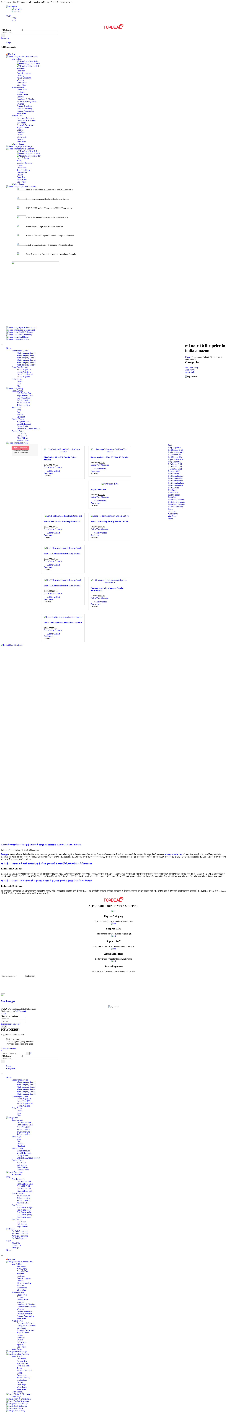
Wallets (20, 1340)
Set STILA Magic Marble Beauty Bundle (62, 554)
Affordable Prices (113, 953)
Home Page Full (23, 1106)
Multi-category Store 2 (26, 1084)
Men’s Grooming (24, 1283)
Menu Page (16, 1396)
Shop (19, 1139)
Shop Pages (16, 1136)
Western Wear (22, 1299)
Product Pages (17, 1160)
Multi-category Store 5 (26, 1092)
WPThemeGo (21, 1011)
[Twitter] (7, 983)
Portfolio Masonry (19, 1238)
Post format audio (24, 1212)
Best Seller (21, 1266)
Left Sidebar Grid (24, 1122)
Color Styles (17, 1108)
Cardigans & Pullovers (26, 1325)
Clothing (20, 1281)
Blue (19, 1115)
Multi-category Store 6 (26, 1094)
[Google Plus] (7, 990)
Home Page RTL (24, 1101)
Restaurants (21, 1375)
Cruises (20, 1382)
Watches (20, 1285)
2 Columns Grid (23, 1129)
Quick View (49, 467)
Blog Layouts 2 (18, 1193)
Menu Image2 (17, 1392)
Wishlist (20, 1144)
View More (21, 1290)
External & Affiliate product (28, 1158)
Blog (8, 1177)
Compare (58, 467)
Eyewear (20, 1302)
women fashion (18, 1292)
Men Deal (21, 1273)
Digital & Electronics (20, 448)
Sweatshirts (21, 1328)
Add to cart (95, 503)
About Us (16, 1243)
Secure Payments (113, 966)
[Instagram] (7, 988)
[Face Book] (7, 981)
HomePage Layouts (20, 1080)
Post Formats (17, 1205)
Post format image (24, 1207)
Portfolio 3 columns (20, 1233)
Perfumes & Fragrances (26, 1307)
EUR (14, 20)
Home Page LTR (24, 1099)
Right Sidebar (22, 1167)
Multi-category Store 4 (26, 1089)
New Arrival (22, 1269)
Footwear (21, 1276)
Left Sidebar (22, 1165)
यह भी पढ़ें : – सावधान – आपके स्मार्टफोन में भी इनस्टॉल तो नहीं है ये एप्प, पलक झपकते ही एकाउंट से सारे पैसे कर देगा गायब (46, 881)
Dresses (20, 1335)
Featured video (23, 1170)
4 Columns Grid (23, 1134)
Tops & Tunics (23, 1333)
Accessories (16, 1174)
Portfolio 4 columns (20, 1236)
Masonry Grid (23, 1203)
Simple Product (23, 1151)
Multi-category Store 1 (26, 1082)
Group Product (23, 1155)
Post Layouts (17, 1219)
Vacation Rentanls (24, 1370)
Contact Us (16, 1245)
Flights (19, 1373)
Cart (18, 1141)
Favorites (5, 38)
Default (20, 1110)
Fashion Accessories (25, 1316)
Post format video (24, 1210)
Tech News (190, 370)
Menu (8, 1066)
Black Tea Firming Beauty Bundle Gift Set (109, 521)
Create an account (8, 1048)
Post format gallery (24, 1214)
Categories (10, 1068)
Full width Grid (23, 1186)
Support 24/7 (113, 941)
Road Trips (21, 1385)
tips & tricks (190, 372)
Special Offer (22, 1271)
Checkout (21, 1146)
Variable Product (24, 1153)
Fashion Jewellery (24, 1311)
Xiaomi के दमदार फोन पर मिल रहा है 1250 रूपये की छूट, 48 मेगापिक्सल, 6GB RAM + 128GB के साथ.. (41, 845)
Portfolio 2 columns (20, 1231)
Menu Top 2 (17, 1356)
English (13, 7)
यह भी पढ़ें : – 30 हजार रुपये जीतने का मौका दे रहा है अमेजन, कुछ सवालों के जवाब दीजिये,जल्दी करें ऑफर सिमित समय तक (46, 864)
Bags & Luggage (24, 1278)
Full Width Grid (23, 1127)
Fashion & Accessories (21, 450)
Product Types (18, 1148)
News (8, 1250)
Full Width (21, 1162)
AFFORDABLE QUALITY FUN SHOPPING (113, 906)
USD (8, 16)
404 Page (15, 1248)
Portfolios (10, 1229)
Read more (48, 473)
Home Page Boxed (25, 1103)
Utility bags (21, 1342)
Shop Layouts (17, 1120)
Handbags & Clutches (26, 1304)
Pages (8, 1240)
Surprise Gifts (113, 928)
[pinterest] (7, 985)
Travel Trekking (23, 1377)
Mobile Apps (8, 1001)
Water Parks (22, 1387)
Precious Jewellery (24, 1314)
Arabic (18, 11)
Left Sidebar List (24, 1188)
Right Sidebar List (24, 1191)
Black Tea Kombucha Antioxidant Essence (63, 622)
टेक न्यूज (4, 854)
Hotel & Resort (23, 1366)
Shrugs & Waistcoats (25, 1330)
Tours (19, 1368)
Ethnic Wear (22, 1295)
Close (3, 1013)
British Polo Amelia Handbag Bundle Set (62, 521)
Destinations (22, 1380)
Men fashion (17, 1264)
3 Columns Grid (23, 1132)
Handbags (21, 1337)
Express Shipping (113, 916)
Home (187, 357)
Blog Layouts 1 (18, 1179)
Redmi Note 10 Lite (173, 854)
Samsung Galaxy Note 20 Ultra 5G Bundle (109, 457)
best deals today (191, 367)
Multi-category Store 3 (26, 1087)
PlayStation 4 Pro (98, 489)
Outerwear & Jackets (25, 1323)
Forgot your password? (10, 1024)
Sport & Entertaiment (21, 452)
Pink (19, 1113)
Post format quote (24, 1217)
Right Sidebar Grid (25, 1125)
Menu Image (17, 1349)
